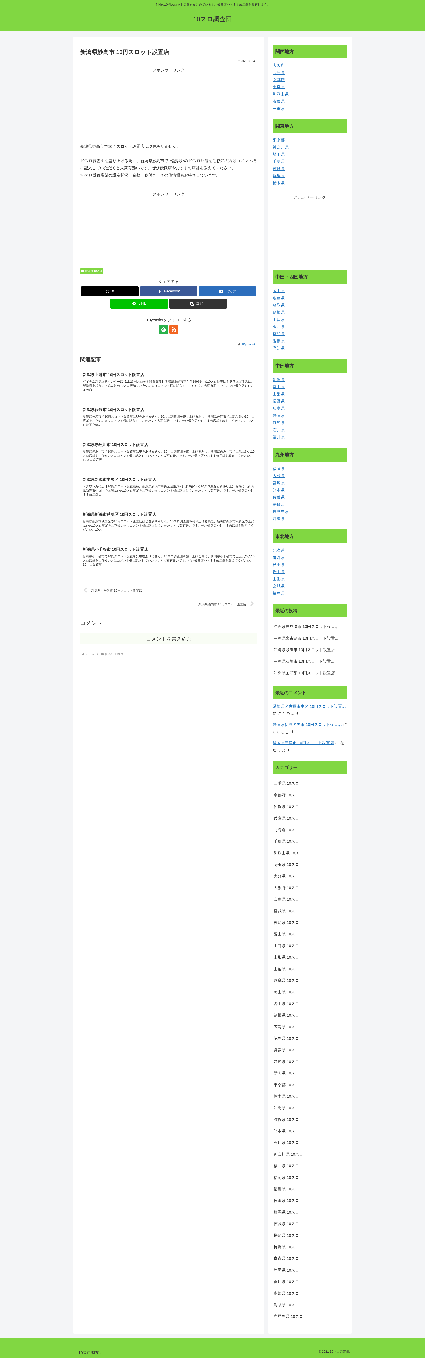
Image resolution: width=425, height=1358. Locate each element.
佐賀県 (279, 497)
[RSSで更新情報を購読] (173, 329)
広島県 (279, 298)
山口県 (279, 319)
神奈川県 (281, 147)
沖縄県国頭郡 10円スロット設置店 (304, 673)
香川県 (279, 326)
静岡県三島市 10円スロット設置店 (303, 743)
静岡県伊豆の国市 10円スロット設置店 (307, 724)
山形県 (279, 579)
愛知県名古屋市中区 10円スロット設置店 (309, 706)
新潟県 (279, 380)
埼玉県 (279, 154)
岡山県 (279, 291)
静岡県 (279, 415)
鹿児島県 (281, 511)
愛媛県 (279, 341)
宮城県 (279, 586)
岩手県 (279, 572)
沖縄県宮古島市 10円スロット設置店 (306, 638)
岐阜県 (279, 408)
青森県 (279, 557)
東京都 (279, 140)
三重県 (279, 108)
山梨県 (279, 394)
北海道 (279, 550)
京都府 (279, 80)
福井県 (279, 437)
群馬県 (279, 176)
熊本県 (279, 490)
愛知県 (279, 422)
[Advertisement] (168, 105)
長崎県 (279, 504)
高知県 (279, 348)
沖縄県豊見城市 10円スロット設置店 (306, 626)
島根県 (279, 312)
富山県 (279, 387)
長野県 (279, 401)
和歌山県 (281, 94)
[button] (198, 304)
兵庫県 (279, 73)
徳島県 (279, 334)
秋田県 (279, 564)
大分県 (279, 476)
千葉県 (279, 161)
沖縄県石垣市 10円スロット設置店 (304, 661)
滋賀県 (279, 101)
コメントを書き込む (168, 639)
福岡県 (279, 468)
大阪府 (279, 65)
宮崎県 (279, 483)
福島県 (279, 593)
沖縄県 (279, 518)
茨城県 (279, 169)
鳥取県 (279, 305)
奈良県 (279, 87)
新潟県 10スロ (93, 270)
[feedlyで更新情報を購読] (163, 329)
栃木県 (279, 183)
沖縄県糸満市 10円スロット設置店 (304, 650)
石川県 (279, 430)
